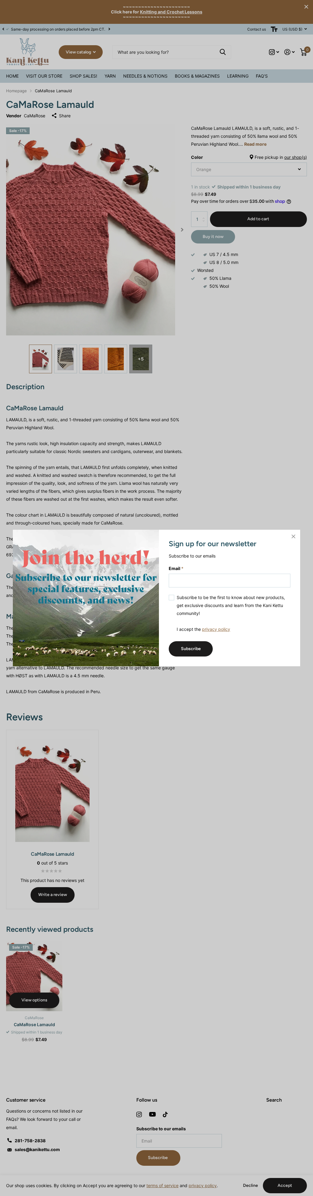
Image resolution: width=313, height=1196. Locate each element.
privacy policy (216, 628)
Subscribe (191, 648)
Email (176, 568)
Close (293, 536)
